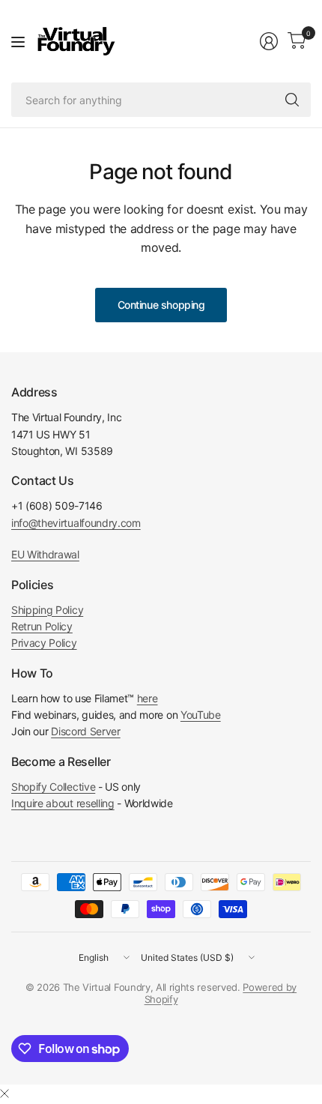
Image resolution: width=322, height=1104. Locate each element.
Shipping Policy (47, 609)
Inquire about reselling (63, 803)
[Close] (4, 1094)
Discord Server (86, 731)
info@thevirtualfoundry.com (76, 522)
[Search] (292, 99)
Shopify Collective (53, 786)
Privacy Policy (44, 642)
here (147, 698)
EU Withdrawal (45, 554)
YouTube (200, 714)
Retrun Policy (42, 626)
